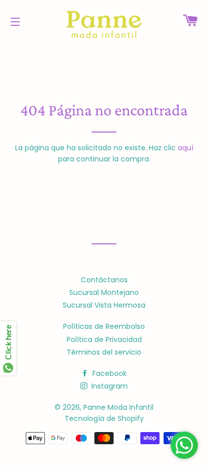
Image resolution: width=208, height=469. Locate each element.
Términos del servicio (104, 352)
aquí (185, 148)
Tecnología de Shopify (104, 418)
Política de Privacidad (104, 339)
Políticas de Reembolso (104, 326)
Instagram (108, 386)
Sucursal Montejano (104, 292)
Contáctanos (104, 280)
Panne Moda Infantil (118, 407)
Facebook (108, 373)
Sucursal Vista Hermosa (104, 305)
